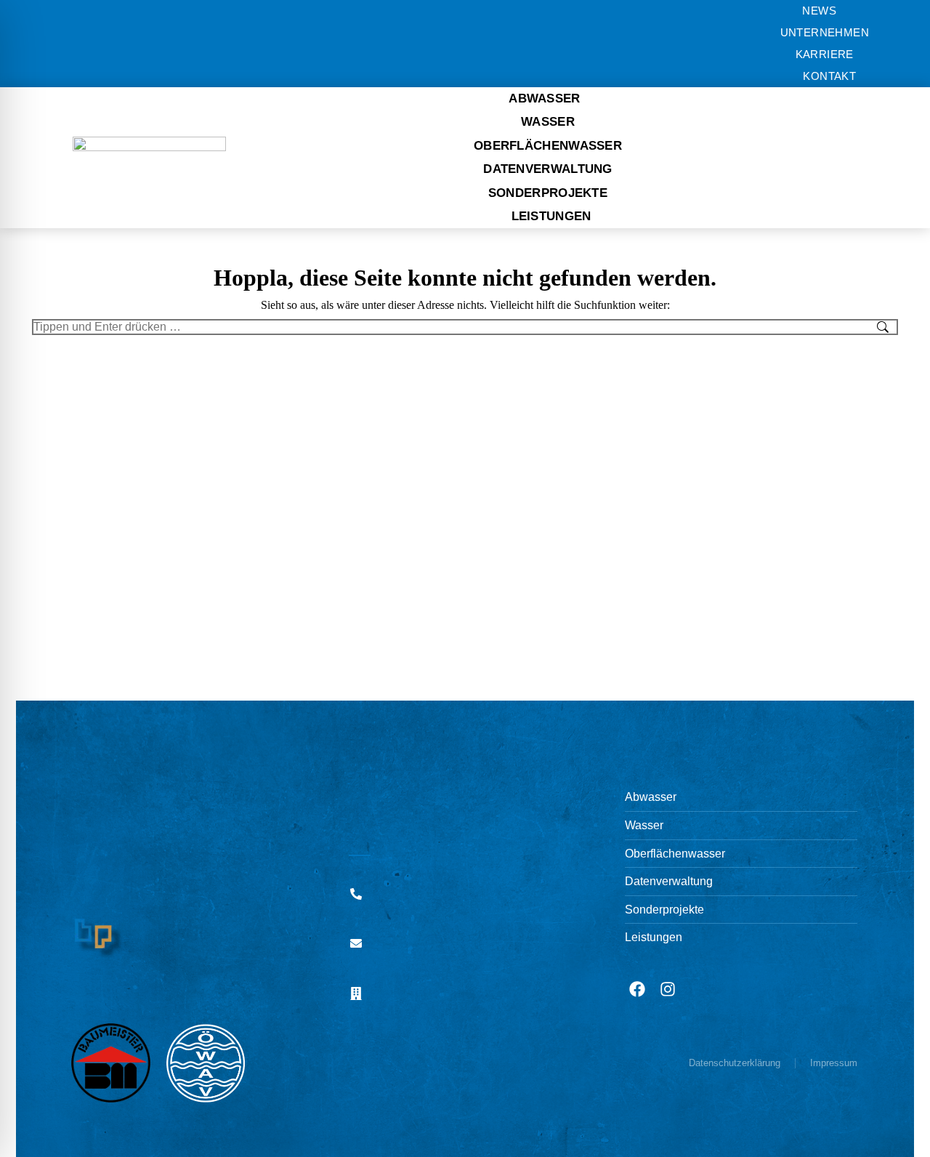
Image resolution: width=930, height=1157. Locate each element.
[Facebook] (637, 989)
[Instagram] (668, 989)
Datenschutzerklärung (734, 1063)
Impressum (833, 1063)
